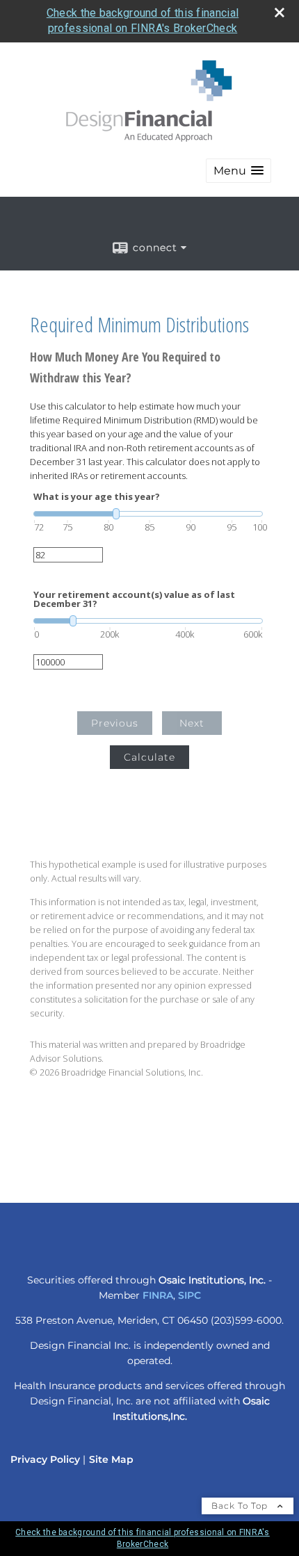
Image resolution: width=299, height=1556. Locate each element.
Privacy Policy (45, 1459)
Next (191, 723)
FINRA (158, 1295)
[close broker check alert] (279, 12)
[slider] (148, 514)
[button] (238, 171)
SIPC (189, 1295)
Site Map (111, 1459)
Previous (114, 723)
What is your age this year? (96, 496)
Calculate (149, 757)
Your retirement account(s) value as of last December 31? (134, 599)
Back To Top (240, 1505)
